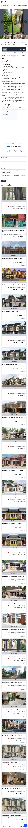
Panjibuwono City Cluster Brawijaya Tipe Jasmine (12, 470)
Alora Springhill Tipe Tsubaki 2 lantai (9, 337)
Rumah (6, 5)
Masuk (21, 1)
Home (2, 5)
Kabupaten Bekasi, (18, 52)
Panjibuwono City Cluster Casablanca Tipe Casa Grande (13, 656)
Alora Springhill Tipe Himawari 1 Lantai (10, 311)
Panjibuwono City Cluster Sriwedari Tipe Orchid (12, 550)
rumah (4, 49)
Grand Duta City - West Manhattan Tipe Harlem (12, 735)
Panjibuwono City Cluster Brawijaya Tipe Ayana (12, 497)
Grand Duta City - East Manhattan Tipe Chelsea (12, 709)
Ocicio (8, 826)
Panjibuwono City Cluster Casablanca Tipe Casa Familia (13, 417)
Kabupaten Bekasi (17, 5)
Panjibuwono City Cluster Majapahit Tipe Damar (12, 258)
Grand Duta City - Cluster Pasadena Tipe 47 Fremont (13, 788)
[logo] (4, 2)
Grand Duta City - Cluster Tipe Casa (9, 762)
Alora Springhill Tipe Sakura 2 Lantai (9, 364)
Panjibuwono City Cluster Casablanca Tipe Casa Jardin (13, 390)
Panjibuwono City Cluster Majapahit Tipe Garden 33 (13, 576)
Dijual (11, 5)
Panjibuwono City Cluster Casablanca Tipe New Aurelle (13, 284)
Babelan (25, 5)
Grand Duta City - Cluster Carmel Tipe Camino (11, 815)
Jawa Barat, (11, 52)
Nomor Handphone (5, 163)
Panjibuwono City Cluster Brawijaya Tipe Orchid (12, 523)
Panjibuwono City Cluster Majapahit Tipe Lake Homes (13, 629)
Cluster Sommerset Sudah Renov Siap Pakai (11, 204)
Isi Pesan (3, 168)
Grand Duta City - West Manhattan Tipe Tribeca (12, 682)
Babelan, (18, 234)
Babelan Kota (23, 234)
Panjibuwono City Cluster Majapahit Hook (11, 444)
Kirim (3, 180)
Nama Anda (4, 157)
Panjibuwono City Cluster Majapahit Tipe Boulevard (13, 603)
